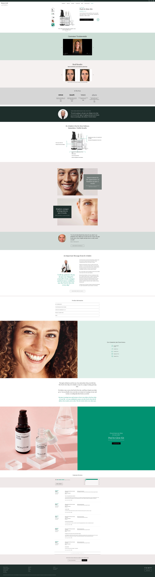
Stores (29, 570)
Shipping (29, 569)
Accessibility (55, 569)
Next (53, 27)
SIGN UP (84, 560)
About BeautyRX (5, 570)
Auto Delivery (5, 572)
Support (29, 571)
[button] (70, 512)
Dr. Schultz (4, 571)
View (94, 101)
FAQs (56, 315)
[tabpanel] (66, 17)
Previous (53, 7)
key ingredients (58, 304)
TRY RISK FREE (116, 443)
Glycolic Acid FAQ (5, 569)
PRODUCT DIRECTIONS (59, 312)
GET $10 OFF (148, 570)
